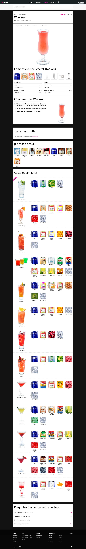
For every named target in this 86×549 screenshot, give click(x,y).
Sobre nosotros (39, 535)
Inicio (15, 14)
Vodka (15, 85)
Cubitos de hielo (18, 92)
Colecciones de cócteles (27, 537)
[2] (62, 14)
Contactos (38, 537)
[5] (67, 14)
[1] (61, 14)
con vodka (22, 20)
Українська (61, 537)
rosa (30, 20)
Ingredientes (53, 2)
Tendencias (31, 2)
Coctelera (46, 87)
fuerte (15, 20)
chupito (27, 20)
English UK (51, 535)
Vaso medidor (47, 92)
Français (60, 535)
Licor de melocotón (18, 87)
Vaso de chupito (48, 85)
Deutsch (50, 537)
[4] (65, 14)
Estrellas (24, 539)
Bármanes (38, 2)
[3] (64, 14)
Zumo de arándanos (19, 90)
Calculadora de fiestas (26, 535)
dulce (19, 20)
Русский (60, 539)
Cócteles (46, 2)
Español (50, 539)
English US (51, 541)
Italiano (60, 541)
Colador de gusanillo (49, 90)
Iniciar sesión (81, 2)
